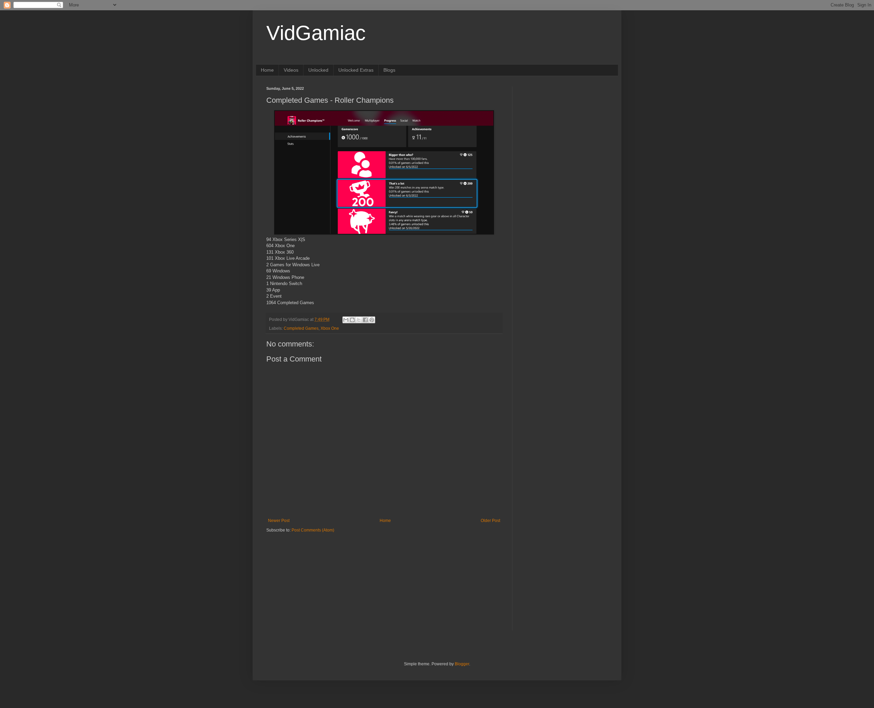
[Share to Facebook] (365, 319)
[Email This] (345, 319)
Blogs (389, 70)
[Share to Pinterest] (371, 319)
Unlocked (318, 70)
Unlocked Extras (355, 70)
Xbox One (330, 328)
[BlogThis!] (352, 319)
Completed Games (301, 328)
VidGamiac (316, 33)
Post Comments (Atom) (313, 530)
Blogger (462, 664)
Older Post (490, 520)
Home (267, 70)
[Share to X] (358, 319)
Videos (291, 70)
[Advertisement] (309, 576)
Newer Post (279, 520)
